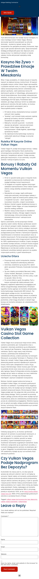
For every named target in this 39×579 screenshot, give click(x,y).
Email (3, 546)
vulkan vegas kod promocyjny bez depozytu (22, 499)
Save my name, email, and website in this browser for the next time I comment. (19, 563)
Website (3, 554)
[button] (19, 6)
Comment (5, 516)
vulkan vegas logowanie (9, 501)
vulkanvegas (22, 501)
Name (3, 539)
